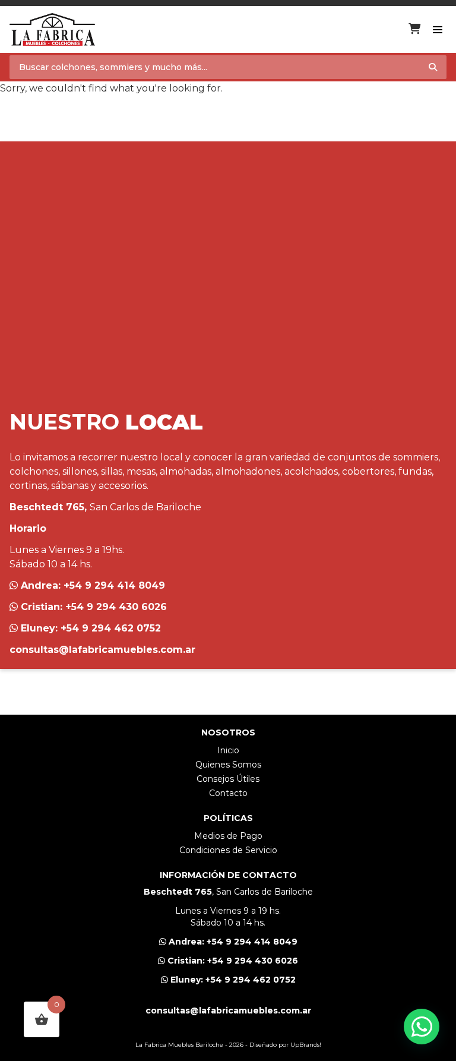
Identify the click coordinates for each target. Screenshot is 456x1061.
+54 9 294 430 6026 (116, 606)
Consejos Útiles (228, 778)
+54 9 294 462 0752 (111, 628)
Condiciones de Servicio (228, 850)
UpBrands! (305, 1045)
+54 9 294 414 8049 (114, 585)
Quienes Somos (228, 764)
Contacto (228, 793)
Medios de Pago (228, 836)
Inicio (228, 750)
